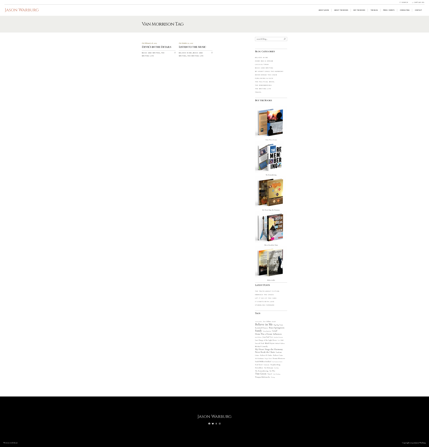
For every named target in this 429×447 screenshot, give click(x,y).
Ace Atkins (267, 321)
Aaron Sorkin (258, 321)
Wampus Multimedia (262, 377)
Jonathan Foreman (278, 337)
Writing (273, 377)
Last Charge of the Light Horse (266, 340)
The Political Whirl (265, 82)
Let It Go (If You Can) (266, 298)
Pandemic (279, 352)
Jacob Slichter (258, 337)
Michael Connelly (261, 346)
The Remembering (263, 85)
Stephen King (275, 365)
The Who (272, 371)
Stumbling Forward (265, 305)
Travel (258, 92)
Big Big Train (278, 325)
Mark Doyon (269, 343)
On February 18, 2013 (149, 43)
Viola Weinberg (276, 374)
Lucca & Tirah (262, 64)
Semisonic (266, 365)
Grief (274, 330)
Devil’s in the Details (156, 47)
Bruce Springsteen (276, 328)
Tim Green (260, 373)
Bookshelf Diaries (261, 328)
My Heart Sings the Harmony (269, 71)
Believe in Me (185, 53)
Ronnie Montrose (279, 358)
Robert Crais (278, 355)
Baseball (274, 321)
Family (258, 330)
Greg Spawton (267, 331)
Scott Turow (259, 365)
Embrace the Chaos (264, 294)
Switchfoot (259, 368)
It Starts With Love (264, 301)
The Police (276, 368)
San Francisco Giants (277, 361)
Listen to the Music (192, 47)
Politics (257, 355)
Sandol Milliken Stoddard (263, 362)
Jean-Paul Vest (268, 337)
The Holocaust (268, 368)
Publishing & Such (264, 78)
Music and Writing (151, 53)
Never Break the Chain (266, 75)
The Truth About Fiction (267, 291)
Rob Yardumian (259, 358)
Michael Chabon (280, 343)
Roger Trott (268, 358)
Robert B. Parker (266, 355)
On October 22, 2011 (186, 43)
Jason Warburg (420, 443)
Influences (277, 334)
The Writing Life (195, 56)
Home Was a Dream (264, 61)
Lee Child (280, 340)
